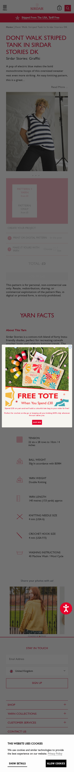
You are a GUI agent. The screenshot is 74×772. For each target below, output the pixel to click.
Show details (17, 763)
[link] (37, 376)
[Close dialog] (70, 347)
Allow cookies (56, 763)
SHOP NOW (37, 422)
